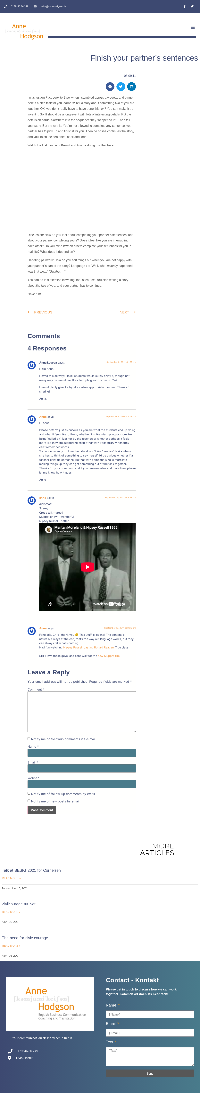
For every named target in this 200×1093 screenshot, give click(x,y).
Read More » (11, 878)
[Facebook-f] (184, 6)
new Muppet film (109, 655)
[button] (193, 27)
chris (42, 497)
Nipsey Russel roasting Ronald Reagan (88, 647)
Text (110, 1042)
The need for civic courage (25, 938)
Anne (43, 416)
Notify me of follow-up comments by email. (63, 793)
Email (33, 762)
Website (33, 778)
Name (33, 746)
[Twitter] (192, 6)
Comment (36, 689)
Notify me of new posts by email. (55, 801)
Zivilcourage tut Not (19, 904)
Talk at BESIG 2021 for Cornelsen (31, 870)
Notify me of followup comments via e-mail (63, 739)
